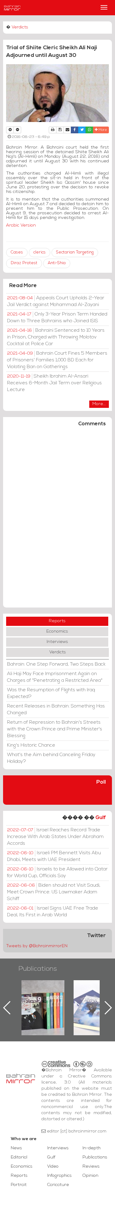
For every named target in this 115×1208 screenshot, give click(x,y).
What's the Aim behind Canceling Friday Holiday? (51, 758)
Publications (37, 969)
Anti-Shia (57, 263)
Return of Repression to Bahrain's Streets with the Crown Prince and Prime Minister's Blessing (54, 729)
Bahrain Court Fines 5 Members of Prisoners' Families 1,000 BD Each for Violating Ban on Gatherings (57, 360)
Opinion (90, 1175)
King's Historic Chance (31, 745)
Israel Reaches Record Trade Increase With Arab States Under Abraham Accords (55, 837)
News (16, 1148)
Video (53, 1166)
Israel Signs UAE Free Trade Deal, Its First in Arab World (52, 912)
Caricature (58, 1185)
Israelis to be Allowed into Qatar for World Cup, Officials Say (57, 872)
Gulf (100, 817)
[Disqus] (57, 519)
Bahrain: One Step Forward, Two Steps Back (56, 664)
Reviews (91, 1166)
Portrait (19, 1185)
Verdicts (20, 27)
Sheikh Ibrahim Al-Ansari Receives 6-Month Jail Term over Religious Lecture (54, 383)
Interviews (57, 642)
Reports (57, 621)
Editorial (19, 1157)
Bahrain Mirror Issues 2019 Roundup (43, 994)
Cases (17, 252)
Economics (57, 631)
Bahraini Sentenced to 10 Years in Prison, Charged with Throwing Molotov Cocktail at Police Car (56, 337)
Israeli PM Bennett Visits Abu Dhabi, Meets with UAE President (54, 856)
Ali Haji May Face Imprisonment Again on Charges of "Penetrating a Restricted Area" (54, 677)
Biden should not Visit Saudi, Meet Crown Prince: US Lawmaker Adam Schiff (53, 892)
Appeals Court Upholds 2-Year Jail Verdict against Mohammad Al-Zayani (55, 301)
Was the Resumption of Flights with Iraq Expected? (51, 693)
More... (99, 404)
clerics (39, 252)
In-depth (91, 1148)
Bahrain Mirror (12, 7)
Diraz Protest (24, 263)
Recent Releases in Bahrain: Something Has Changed (56, 709)
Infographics (59, 1175)
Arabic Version (21, 225)
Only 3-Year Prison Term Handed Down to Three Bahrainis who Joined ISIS (57, 317)
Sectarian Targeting (75, 252)
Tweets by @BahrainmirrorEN (36, 946)
